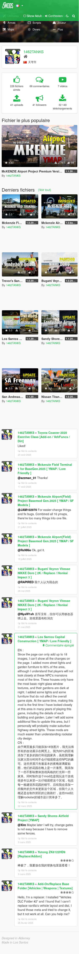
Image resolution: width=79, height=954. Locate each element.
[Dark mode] (67, 16)
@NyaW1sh (26, 614)
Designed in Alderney (16, 938)
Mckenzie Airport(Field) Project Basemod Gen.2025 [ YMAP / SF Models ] (46, 500)
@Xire (22, 825)
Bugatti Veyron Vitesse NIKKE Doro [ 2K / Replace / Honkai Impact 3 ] (44, 573)
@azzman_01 (27, 478)
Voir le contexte (29, 451)
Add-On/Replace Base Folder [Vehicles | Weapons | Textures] (45, 886)
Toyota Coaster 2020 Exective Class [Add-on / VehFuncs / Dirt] (44, 436)
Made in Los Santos (15, 942)
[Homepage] (25, 56)
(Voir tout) (44, 190)
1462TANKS (33, 51)
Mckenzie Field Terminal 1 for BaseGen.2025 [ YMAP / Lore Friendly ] (45, 468)
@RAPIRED (26, 582)
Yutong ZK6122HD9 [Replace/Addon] (41, 854)
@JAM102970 (27, 510)
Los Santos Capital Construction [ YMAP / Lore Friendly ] (44, 639)
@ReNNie (24, 550)
